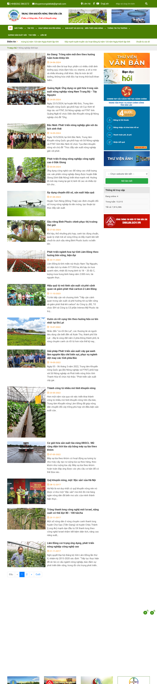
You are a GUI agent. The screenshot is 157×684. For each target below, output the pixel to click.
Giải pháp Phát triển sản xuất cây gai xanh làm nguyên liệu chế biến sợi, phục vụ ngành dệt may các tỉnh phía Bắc (72, 354)
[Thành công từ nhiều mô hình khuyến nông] (26, 412)
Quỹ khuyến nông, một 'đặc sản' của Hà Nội (71, 480)
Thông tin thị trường (117, 28)
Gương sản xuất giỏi (17, 35)
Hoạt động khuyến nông (49, 28)
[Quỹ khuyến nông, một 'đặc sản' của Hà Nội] (26, 491)
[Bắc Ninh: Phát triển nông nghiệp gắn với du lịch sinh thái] (26, 136)
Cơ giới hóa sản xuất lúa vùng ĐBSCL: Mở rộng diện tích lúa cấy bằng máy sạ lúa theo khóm (72, 446)
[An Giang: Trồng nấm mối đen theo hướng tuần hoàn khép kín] (26, 68)
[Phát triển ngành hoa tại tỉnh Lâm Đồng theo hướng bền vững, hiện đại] (26, 261)
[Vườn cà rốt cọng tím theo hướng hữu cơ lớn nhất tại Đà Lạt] (26, 332)
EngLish (105, 3)
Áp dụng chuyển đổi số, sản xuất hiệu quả (70, 192)
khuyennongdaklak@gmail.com (50, 3)
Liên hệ (86, 3)
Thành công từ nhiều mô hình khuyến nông (71, 388)
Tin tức (30, 28)
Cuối (38, 574)
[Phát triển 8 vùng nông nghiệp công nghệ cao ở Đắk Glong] (26, 170)
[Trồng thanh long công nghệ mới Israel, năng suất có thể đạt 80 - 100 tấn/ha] (26, 519)
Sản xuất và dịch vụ (74, 28)
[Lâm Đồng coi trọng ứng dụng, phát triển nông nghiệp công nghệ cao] (26, 554)
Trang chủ (12, 48)
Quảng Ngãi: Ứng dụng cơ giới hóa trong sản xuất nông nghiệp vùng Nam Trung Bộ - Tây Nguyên (72, 91)
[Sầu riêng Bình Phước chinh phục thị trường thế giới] (26, 231)
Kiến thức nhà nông (94, 28)
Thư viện (32, 35)
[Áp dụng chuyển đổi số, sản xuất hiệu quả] (26, 203)
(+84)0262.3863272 (19, 3)
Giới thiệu (18, 28)
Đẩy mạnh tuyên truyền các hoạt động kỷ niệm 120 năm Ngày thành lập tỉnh (82, 42)
